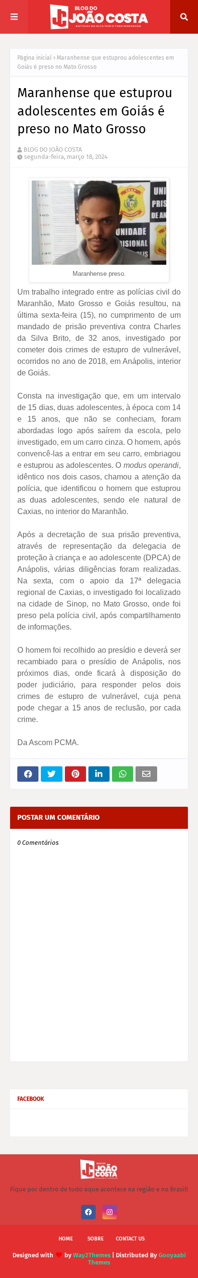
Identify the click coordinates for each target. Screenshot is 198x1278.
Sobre (95, 1239)
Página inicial (34, 57)
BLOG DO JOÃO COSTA (53, 149)
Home (66, 1239)
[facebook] (88, 1212)
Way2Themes (92, 1255)
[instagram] (109, 1212)
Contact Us (130, 1239)
